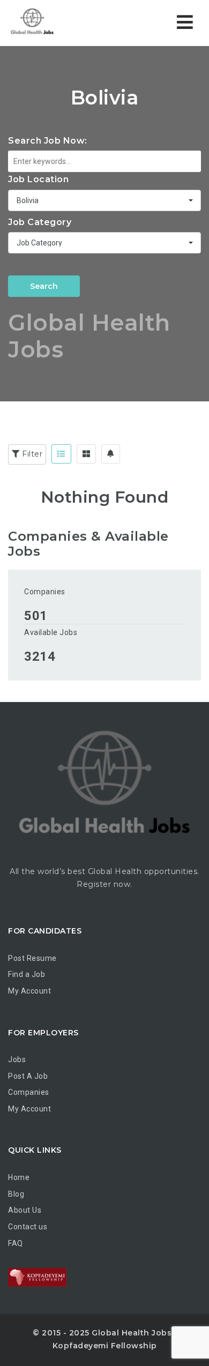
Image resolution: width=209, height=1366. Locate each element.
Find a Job (26, 974)
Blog (16, 1194)
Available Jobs (50, 632)
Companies (44, 591)
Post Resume (32, 958)
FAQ (15, 1243)
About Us (24, 1210)
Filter (31, 454)
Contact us (27, 1226)
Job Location (38, 179)
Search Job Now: (47, 141)
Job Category (39, 222)
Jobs (17, 1059)
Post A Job (28, 1076)
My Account (29, 991)
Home (18, 1177)
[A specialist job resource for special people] (53, 23)
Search (44, 286)
